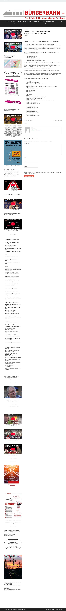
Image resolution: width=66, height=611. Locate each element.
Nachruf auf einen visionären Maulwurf (11, 376)
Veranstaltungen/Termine (48, 21)
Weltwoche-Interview (9, 265)
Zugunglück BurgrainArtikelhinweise (9, 56)
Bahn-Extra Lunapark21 (22, 23)
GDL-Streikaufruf (8, 324)
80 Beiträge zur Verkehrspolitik (10, 400)
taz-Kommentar (7, 302)
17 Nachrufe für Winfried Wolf (13, 406)
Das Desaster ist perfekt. (9, 316)
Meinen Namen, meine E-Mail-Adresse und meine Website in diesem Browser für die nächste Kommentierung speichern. (43, 173)
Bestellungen (8, 26)
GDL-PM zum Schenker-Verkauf (10, 251)
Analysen (29, 21)
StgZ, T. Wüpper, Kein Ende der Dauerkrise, (13, 307)
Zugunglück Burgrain (28, 26)
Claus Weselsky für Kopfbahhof (10, 262)
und (13, 74)
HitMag (60, 609)
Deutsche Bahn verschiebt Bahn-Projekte (12, 319)
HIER (12, 530)
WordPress (56, 609)
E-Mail (25, 161)
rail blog (7, 21)
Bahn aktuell (13, 21)
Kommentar (26, 143)
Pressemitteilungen (22, 21)
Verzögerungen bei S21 (9, 335)
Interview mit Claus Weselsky (10, 328)
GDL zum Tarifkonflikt (9, 322)
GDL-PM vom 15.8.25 (9, 239)
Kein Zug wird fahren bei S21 (10, 291)
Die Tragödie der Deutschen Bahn (11, 338)
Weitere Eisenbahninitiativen (40, 26)
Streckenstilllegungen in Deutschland (11, 345)
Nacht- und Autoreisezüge (10, 23)
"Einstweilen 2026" (8, 272)
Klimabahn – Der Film (37, 21)
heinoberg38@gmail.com (13, 523)
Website (25, 166)
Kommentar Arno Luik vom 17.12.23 (11, 331)
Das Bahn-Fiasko (8, 342)
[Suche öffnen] (61, 21)
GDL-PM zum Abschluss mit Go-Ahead (12, 326)
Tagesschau (7, 257)
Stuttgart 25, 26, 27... (8, 310)
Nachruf (5, 194)
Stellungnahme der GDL (9, 315)
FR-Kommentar (7, 300)
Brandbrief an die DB (8, 256)
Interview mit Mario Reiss (9, 248)
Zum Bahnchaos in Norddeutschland (11, 253)
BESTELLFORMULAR (8, 584)
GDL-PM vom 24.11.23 (9, 350)
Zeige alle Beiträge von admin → (37, 129)
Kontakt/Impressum (54, 23)
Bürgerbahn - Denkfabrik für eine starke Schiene (17, 609)
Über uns (47, 23)
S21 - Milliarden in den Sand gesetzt (11, 297)
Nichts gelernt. (7, 294)
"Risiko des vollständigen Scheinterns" (12, 280)
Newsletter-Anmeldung (17, 26)
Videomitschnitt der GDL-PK (10, 313)
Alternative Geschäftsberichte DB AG (36, 23)
